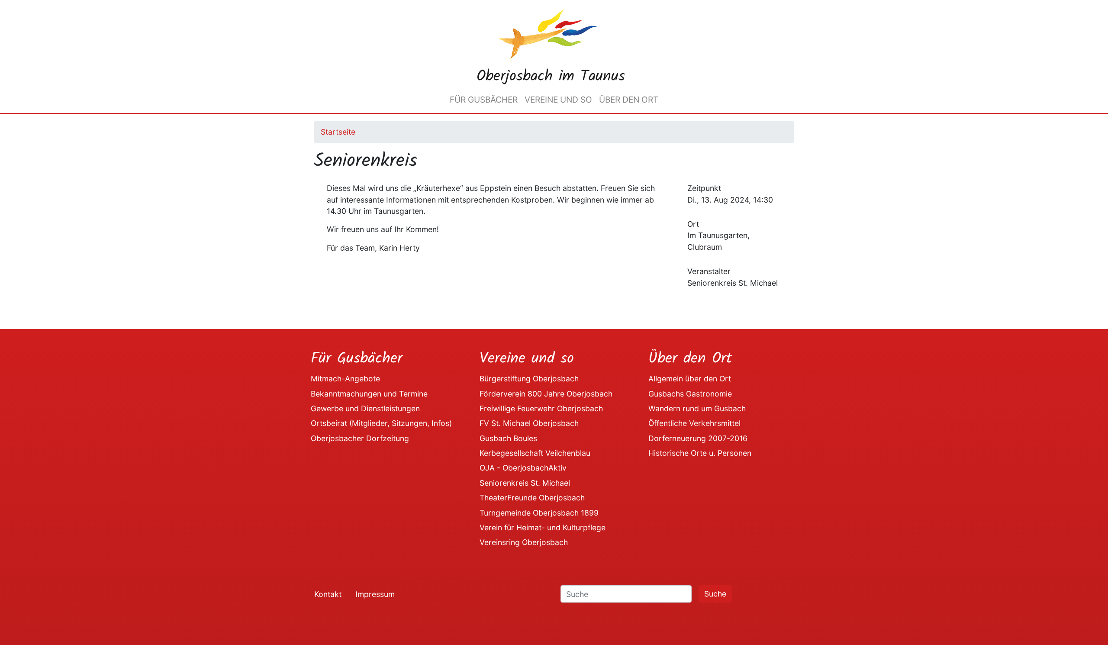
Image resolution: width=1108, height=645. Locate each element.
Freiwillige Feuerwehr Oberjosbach (541, 408)
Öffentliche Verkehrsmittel (694, 423)
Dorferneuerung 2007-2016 (697, 438)
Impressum (375, 594)
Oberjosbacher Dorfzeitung (360, 438)
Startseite (338, 131)
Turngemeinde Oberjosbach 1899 (539, 512)
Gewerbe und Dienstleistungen (365, 408)
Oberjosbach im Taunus (551, 76)
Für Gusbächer (484, 99)
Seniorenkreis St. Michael (525, 482)
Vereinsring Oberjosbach (524, 542)
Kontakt (327, 594)
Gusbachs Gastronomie (690, 393)
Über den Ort (628, 99)
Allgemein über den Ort (689, 378)
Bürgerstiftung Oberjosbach (529, 378)
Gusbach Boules (508, 438)
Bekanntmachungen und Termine (369, 393)
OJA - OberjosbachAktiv (523, 467)
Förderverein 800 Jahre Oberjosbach (546, 393)
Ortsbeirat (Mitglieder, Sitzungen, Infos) (381, 423)
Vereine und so (558, 99)
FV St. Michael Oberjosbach (529, 423)
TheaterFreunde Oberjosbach (532, 497)
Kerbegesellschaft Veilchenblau (535, 453)
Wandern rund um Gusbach (697, 408)
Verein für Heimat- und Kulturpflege (543, 527)
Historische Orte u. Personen (699, 453)
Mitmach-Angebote (345, 378)
